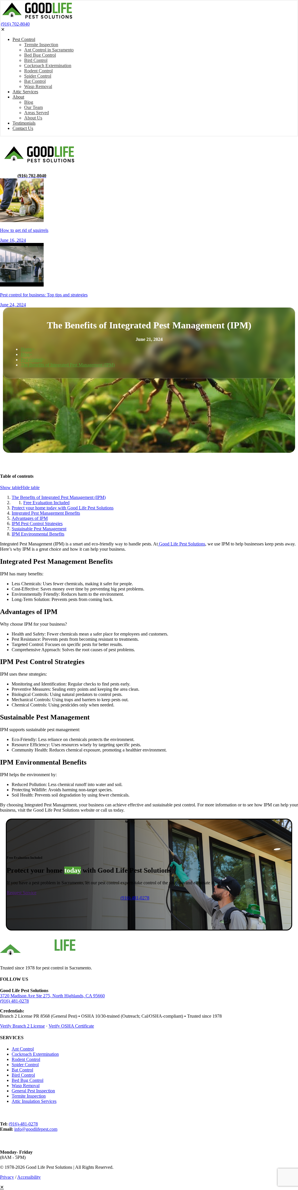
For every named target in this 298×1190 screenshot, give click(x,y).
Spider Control (25, 1064)
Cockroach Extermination (35, 1054)
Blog (25, 354)
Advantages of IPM (30, 518)
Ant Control (23, 1048)
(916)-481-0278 (23, 1123)
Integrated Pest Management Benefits (46, 513)
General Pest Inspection (33, 1090)
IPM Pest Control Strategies (37, 523)
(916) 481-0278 (14, 1000)
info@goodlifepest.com (35, 1129)
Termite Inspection (29, 1096)
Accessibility (29, 1177)
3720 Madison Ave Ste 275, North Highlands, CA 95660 (52, 995)
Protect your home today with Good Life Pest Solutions (62, 507)
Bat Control (22, 1069)
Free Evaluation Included (46, 502)
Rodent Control (26, 1059)
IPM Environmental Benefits (38, 534)
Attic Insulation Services (34, 1101)
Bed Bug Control (27, 1080)
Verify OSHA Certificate (71, 1025)
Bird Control (23, 1075)
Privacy (7, 1177)
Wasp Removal (26, 1085)
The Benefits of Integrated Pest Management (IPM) (68, 364)
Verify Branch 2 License (22, 1025)
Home (26, 349)
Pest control (31, 359)
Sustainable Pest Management (39, 528)
